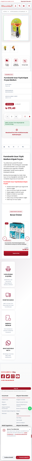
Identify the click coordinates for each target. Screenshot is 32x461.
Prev (5, 239)
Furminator (9, 74)
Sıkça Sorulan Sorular (22, 402)
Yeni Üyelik (19, 420)
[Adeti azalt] (7, 117)
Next (27, 239)
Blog (14, 372)
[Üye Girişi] (15, 6)
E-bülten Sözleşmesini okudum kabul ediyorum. (15, 391)
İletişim (18, 411)
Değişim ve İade (20, 399)
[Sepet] (23, 6)
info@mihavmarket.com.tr (7, 1)
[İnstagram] (13, 377)
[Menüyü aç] (29, 6)
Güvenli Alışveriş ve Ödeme (21, 405)
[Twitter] (8, 377)
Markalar (4, 413)
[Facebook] (3, 377)
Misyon (4, 402)
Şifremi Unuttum (20, 422)
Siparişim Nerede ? (26, 1)
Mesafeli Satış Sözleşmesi (9, 411)
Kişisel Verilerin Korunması (6, 407)
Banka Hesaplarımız (21, 408)
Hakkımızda (5, 399)
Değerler (4, 404)
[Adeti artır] (16, 117)
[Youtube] (18, 377)
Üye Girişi (18, 418)
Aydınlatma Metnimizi (21, 434)
